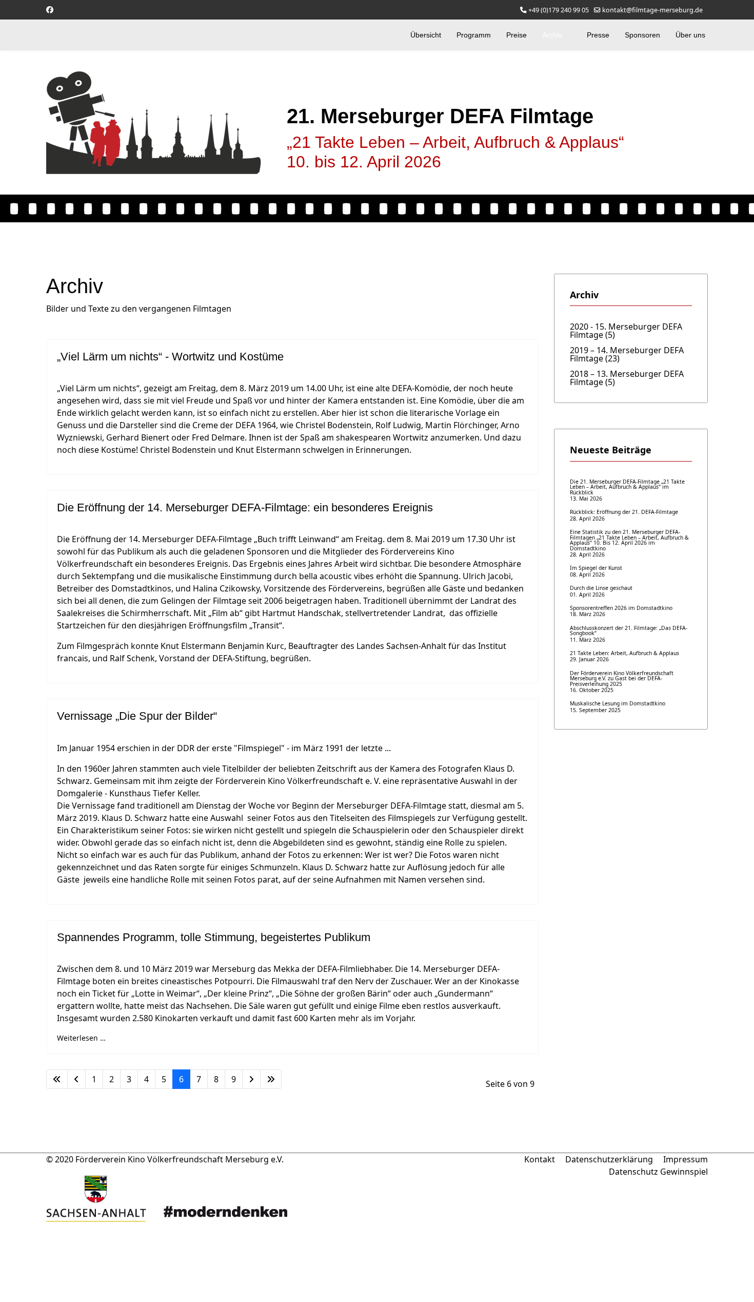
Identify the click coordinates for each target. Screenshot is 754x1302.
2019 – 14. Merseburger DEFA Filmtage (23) (627, 353)
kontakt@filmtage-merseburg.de (652, 10)
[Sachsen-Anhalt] (207, 1199)
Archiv (552, 35)
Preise (516, 35)
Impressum (685, 1159)
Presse (598, 35)
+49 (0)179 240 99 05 (558, 10)
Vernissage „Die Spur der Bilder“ (137, 716)
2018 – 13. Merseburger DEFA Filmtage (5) (627, 377)
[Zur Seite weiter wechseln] (251, 1079)
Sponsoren (642, 35)
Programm (474, 35)
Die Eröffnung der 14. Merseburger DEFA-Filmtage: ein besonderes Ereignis (245, 507)
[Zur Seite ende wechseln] (271, 1079)
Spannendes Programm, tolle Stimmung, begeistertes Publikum (213, 937)
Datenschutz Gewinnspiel (658, 1171)
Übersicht (425, 35)
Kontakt (539, 1159)
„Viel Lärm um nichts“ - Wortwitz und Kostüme (170, 356)
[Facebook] (49, 9)
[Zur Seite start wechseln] (57, 1079)
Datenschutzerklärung (609, 1159)
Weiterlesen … (81, 1038)
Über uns (690, 35)
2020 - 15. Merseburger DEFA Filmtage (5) (626, 330)
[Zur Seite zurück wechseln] (76, 1079)
